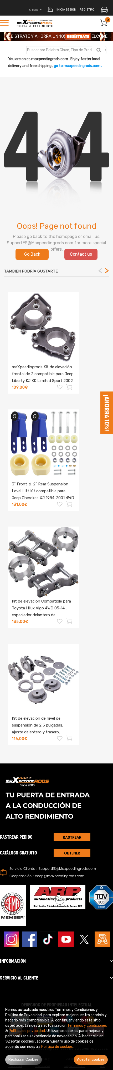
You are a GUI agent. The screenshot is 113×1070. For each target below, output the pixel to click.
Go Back (32, 254)
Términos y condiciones (87, 1025)
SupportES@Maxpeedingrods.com (67, 868)
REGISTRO (87, 9)
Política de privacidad (27, 1031)
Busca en (98, 49)
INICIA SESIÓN (66, 9)
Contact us (81, 254)
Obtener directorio (72, 854)
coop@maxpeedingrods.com (59, 875)
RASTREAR (72, 837)
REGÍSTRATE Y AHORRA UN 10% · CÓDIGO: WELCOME (56, 36)
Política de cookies (57, 1046)
